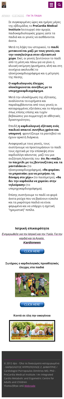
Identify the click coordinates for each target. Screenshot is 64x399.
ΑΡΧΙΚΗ (6, 15)
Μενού (51, 5)
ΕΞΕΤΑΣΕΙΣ (18, 15)
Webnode (29, 385)
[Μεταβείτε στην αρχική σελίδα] (4, 6)
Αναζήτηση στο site (59, 5)
